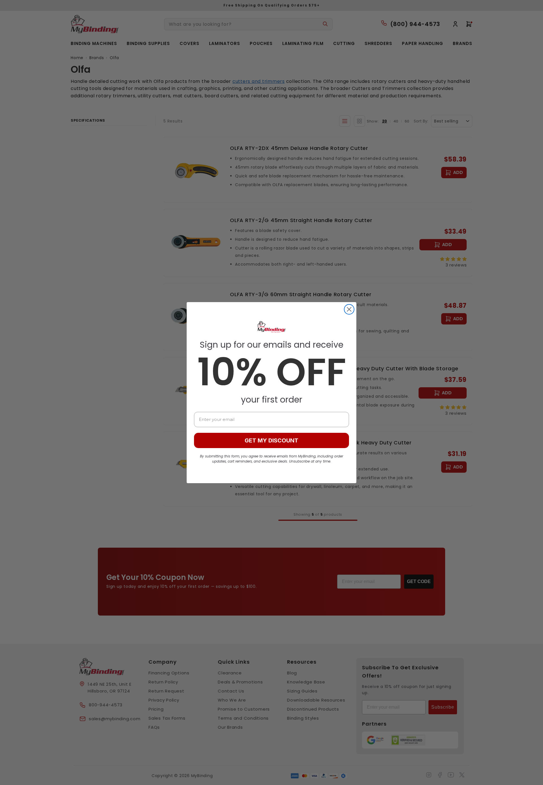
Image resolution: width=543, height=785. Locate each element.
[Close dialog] (349, 309)
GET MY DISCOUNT (271, 440)
